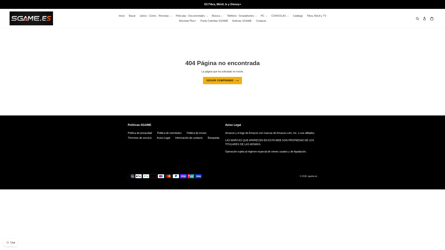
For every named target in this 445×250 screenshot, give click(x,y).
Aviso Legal (163, 137)
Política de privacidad (140, 132)
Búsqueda (213, 137)
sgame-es (312, 176)
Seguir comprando (219, 80)
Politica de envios (197, 132)
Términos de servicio (140, 137)
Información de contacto (189, 137)
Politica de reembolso (169, 132)
